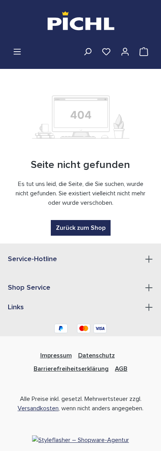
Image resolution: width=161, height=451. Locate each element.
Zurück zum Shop (81, 228)
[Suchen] (87, 52)
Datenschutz (96, 355)
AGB (121, 369)
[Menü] (17, 52)
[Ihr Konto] (125, 52)
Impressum (56, 355)
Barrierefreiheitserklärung (71, 369)
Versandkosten (38, 408)
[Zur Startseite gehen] (81, 23)
